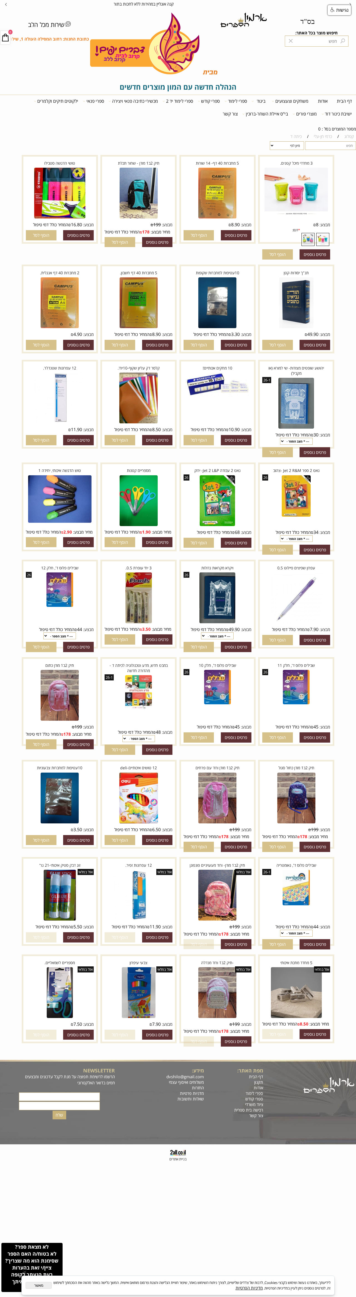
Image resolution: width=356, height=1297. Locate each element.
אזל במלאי (243, 871)
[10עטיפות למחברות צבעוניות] (60, 822)
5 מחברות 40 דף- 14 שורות (217, 163)
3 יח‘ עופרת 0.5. (138, 567)
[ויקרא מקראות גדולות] (217, 622)
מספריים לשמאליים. (59, 962)
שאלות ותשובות (190, 1099)
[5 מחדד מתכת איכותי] (296, 1017)
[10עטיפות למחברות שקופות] (217, 327)
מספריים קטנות (138, 470)
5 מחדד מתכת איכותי (296, 962)
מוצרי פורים (306, 114)
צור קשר (230, 114)
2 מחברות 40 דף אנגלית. (59, 272)
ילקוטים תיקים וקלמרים (57, 101)
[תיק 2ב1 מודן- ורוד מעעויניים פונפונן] (217, 920)
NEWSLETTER (99, 1070)
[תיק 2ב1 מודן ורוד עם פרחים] (217, 822)
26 (265, 477)
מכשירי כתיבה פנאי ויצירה (135, 101)
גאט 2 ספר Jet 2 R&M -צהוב (296, 470)
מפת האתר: (250, 1070)
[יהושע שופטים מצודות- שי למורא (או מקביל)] (296, 428)
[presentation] (6, 4)
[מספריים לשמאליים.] (60, 1017)
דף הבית (344, 101)
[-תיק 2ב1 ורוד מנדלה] (217, 1017)
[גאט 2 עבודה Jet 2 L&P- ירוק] (217, 525)
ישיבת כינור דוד (338, 114)
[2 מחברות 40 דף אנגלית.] (60, 327)
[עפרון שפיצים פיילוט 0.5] (296, 622)
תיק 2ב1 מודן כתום (59, 665)
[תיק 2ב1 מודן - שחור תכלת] (139, 217)
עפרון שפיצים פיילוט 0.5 (296, 567)
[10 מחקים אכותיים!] (217, 396)
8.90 (235, 225)
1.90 (146, 532)
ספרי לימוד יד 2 (179, 101)
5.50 (77, 927)
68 (237, 532)
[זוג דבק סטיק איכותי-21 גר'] (59, 920)
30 (315, 435)
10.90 (234, 429)
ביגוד (261, 101)
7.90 (314, 629)
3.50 (146, 629)
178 (146, 232)
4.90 (77, 334)
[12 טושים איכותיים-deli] (138, 822)
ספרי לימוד (237, 101)
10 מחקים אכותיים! (217, 368)
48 (158, 732)
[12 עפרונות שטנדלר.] (60, 422)
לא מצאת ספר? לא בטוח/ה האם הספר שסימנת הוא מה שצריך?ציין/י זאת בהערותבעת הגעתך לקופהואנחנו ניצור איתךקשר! (31, 1267)
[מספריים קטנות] (139, 525)
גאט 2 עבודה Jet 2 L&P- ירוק (217, 470)
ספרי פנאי (95, 101)
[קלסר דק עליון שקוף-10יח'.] (138, 422)
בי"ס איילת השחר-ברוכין (267, 114)
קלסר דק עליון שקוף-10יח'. (139, 368)
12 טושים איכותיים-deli (138, 767)
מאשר (38, 1285)
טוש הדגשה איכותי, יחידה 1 (59, 470)
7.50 (77, 1024)
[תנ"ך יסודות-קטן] (296, 327)
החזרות (197, 1087)
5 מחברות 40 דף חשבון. (138, 272)
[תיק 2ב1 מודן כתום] (60, 720)
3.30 (235, 334)
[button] (277, 254)
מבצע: (324, 224)
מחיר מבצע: (160, 232)
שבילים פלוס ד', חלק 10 (217, 665)
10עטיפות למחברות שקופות (217, 272)
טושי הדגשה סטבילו (59, 163)
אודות (323, 101)
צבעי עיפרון (138, 962)
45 (315, 727)
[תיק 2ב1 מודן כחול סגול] (296, 822)
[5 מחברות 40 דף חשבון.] (139, 327)
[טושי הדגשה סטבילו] (59, 217)
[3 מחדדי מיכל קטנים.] (296, 214)
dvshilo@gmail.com (185, 1076)
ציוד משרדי (254, 1104)
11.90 (76, 429)
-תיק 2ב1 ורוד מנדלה (217, 962)
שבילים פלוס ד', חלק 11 (296, 665)
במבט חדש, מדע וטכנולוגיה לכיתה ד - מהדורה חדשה (139, 668)
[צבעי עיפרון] (138, 1017)
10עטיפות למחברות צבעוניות (59, 767)
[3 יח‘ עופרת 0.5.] (139, 622)
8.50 (156, 429)
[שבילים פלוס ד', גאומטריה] (296, 904)
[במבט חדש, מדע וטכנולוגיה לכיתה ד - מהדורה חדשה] (139, 708)
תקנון (258, 1082)
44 (79, 629)
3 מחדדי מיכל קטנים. (296, 163)
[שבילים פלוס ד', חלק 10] (217, 703)
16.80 (76, 225)
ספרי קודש (210, 101)
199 (157, 225)
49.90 (312, 334)
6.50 (156, 829)
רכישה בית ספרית (247, 1110)
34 (315, 532)
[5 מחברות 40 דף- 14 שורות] (217, 217)
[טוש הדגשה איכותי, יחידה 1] (59, 522)
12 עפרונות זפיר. (138, 865)
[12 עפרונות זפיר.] (138, 920)
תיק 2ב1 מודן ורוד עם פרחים (217, 767)
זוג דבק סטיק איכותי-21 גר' (59, 865)
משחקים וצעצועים (291, 101)
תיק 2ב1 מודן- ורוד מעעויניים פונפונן (217, 865)
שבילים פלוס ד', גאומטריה (296, 865)
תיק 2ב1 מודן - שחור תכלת (138, 163)
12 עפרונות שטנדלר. (59, 368)
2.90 (67, 532)
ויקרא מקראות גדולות (217, 567)
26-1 (266, 380)
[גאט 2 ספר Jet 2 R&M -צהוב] (296, 516)
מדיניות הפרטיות (249, 1288)
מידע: (198, 1070)
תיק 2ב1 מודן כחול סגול (296, 767)
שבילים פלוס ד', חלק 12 (59, 567)
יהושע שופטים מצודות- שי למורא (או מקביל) (296, 370)
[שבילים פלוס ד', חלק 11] (296, 703)
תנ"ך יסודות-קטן (296, 272)
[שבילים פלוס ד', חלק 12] (60, 606)
